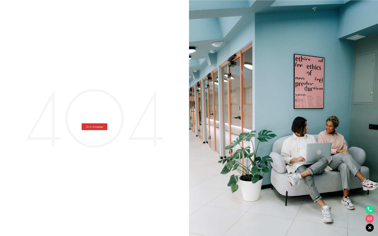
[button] (94, 126)
